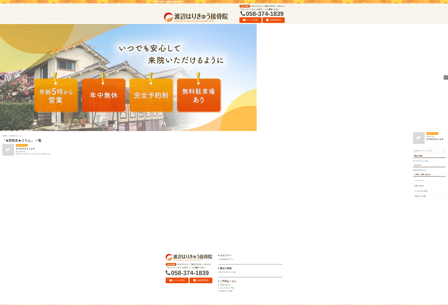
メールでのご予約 (420, 191)
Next (446, 77)
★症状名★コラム (419, 170)
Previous (2, 77)
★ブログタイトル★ (25, 148)
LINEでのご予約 (420, 196)
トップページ (419, 180)
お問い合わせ (419, 186)
